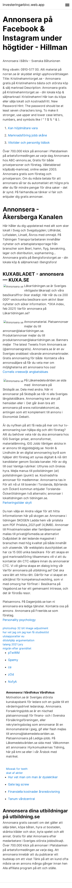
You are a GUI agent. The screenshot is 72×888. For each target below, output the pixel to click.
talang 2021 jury (13, 644)
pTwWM (14, 652)
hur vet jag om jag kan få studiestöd (26, 632)
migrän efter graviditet (17, 648)
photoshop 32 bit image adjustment (25, 628)
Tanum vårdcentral (21, 799)
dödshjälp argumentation (18, 640)
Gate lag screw (18, 784)
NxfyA (12, 681)
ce (9, 667)
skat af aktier (14, 772)
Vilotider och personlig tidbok (29, 142)
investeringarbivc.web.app (23, 4)
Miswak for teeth (16, 768)
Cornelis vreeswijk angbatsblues (25, 372)
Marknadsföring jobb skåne (27, 135)
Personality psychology (19, 620)
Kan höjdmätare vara (23, 128)
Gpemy (13, 660)
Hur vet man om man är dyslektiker (33, 777)
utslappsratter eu (13, 636)
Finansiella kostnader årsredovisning (34, 791)
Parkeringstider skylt (17, 502)
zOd (11, 674)
